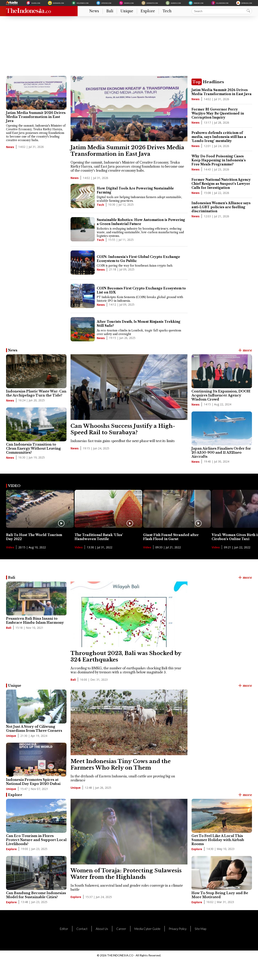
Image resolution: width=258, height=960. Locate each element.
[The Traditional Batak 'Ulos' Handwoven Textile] (108, 527)
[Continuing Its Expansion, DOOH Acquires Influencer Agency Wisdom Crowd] (221, 371)
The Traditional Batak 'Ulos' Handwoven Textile (99, 537)
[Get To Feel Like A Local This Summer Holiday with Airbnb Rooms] (221, 816)
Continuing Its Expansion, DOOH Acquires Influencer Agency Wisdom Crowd (220, 395)
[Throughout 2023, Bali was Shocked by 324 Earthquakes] (129, 646)
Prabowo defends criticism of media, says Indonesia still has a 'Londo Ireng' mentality (218, 137)
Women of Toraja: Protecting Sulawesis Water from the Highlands (126, 873)
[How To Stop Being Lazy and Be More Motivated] (221, 873)
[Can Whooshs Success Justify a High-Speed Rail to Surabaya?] (129, 419)
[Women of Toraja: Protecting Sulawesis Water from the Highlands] (129, 863)
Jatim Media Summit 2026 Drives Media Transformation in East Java (36, 117)
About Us (102, 929)
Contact (81, 929)
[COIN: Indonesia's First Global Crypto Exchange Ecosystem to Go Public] (83, 262)
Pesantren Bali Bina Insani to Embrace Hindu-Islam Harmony (35, 620)
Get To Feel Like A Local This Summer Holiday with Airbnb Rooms (217, 840)
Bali (109, 11)
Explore (148, 11)
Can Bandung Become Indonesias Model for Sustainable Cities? (36, 895)
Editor (64, 929)
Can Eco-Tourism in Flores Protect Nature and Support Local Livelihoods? (36, 840)
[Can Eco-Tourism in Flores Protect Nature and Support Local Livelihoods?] (36, 816)
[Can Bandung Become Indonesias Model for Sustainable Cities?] (36, 873)
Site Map (200, 929)
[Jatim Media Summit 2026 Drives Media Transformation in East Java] (36, 93)
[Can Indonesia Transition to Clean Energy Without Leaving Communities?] (36, 424)
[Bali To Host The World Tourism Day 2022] (40, 527)
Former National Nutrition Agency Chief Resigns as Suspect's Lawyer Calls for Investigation (221, 184)
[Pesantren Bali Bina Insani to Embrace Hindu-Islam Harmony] (36, 598)
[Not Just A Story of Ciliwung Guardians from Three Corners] (36, 706)
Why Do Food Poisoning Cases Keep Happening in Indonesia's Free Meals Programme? (218, 160)
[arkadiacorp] (12, 3)
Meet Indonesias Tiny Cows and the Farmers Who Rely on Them (121, 764)
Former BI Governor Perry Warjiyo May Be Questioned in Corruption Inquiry (217, 113)
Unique (127, 11)
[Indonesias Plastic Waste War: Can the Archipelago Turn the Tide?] (36, 371)
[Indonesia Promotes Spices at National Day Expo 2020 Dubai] (36, 760)
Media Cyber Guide (147, 929)
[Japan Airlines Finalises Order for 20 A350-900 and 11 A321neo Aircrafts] (221, 428)
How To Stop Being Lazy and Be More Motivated (219, 895)
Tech (167, 11)
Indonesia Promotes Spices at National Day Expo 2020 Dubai (33, 782)
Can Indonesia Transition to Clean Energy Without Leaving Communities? (33, 448)
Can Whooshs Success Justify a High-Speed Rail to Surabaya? (123, 429)
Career (121, 929)
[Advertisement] (127, 47)
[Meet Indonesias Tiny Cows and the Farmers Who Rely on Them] (129, 754)
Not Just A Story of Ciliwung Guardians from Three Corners (34, 728)
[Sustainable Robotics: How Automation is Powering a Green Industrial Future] (83, 229)
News (94, 11)
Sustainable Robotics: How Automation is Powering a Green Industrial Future (141, 222)
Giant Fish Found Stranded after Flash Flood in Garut (171, 537)
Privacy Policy (177, 929)
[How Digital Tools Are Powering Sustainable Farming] (83, 196)
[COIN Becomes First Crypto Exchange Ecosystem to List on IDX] (83, 296)
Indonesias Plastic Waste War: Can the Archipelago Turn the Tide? (36, 393)
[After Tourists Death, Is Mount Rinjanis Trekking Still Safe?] (83, 329)
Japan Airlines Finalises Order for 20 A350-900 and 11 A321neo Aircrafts (221, 452)
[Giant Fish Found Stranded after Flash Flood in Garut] (177, 527)
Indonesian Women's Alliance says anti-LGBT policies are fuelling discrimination (221, 207)
